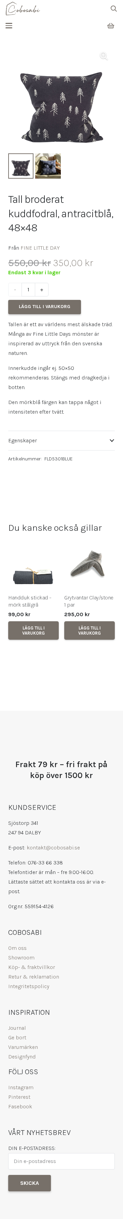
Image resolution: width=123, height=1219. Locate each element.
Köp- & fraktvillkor (31, 967)
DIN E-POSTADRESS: (32, 1148)
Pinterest (19, 1097)
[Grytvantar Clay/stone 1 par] (89, 564)
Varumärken (23, 1047)
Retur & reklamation (33, 976)
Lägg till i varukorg (44, 306)
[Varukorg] (111, 26)
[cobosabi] (22, 8)
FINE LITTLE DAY (40, 248)
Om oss (17, 948)
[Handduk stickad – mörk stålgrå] (33, 564)
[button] (114, 8)
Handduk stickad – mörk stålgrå (30, 601)
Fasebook (20, 1106)
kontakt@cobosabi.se (53, 847)
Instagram (20, 1087)
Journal (17, 1028)
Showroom (21, 957)
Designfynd (22, 1056)
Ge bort (17, 1037)
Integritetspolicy (28, 986)
